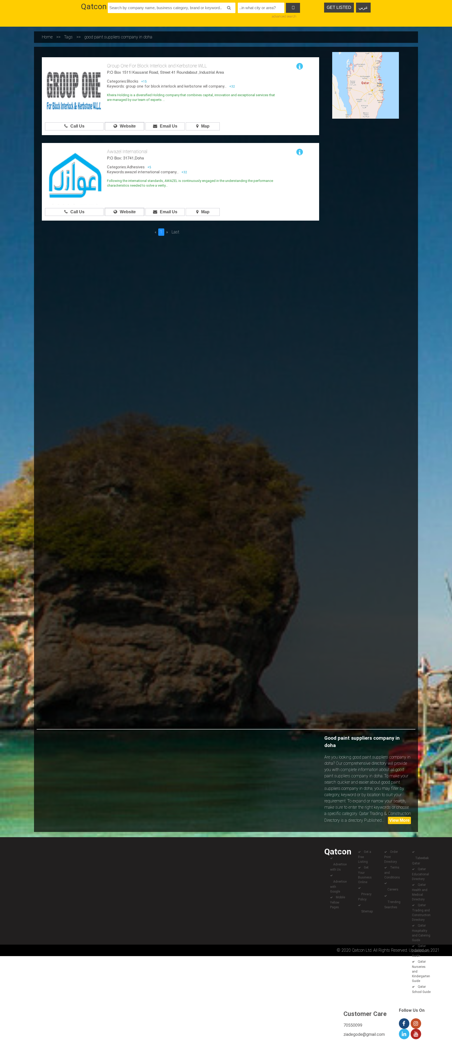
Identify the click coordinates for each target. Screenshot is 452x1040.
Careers (392, 889)
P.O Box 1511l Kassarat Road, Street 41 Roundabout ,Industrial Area (165, 72)
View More (399, 820)
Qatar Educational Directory (420, 874)
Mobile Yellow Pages (337, 902)
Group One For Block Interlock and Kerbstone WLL (157, 65)
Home (47, 37)
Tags (68, 37)
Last (175, 231)
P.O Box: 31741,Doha (125, 157)
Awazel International (127, 151)
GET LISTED (339, 7)
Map (205, 126)
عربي (363, 7)
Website (128, 126)
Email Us (168, 126)
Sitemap (367, 911)
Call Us (77, 126)
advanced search (284, 16)
